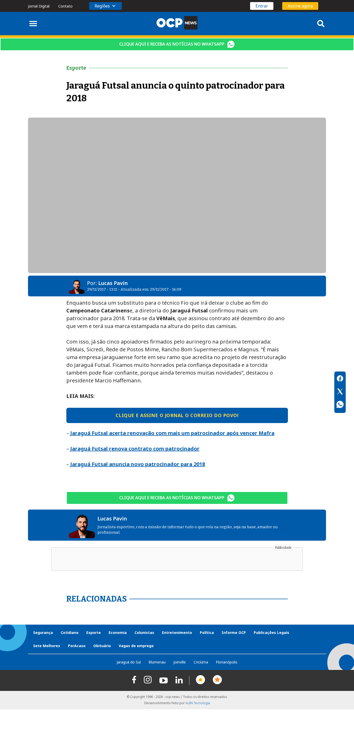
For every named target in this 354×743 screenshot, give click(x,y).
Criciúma (201, 662)
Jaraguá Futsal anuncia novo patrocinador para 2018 (137, 464)
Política (207, 632)
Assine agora (300, 6)
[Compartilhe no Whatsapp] (340, 405)
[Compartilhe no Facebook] (340, 379)
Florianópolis (226, 662)
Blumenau (157, 662)
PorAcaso (77, 645)
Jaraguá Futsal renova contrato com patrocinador (135, 448)
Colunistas (144, 632)
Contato (65, 6)
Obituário (102, 645)
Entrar (262, 6)
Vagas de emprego (136, 645)
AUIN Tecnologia (198, 703)
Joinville (179, 662)
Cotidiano (70, 632)
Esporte (93, 632)
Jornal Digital (38, 6)
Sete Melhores (46, 645)
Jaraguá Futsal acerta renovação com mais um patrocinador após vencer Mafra (172, 433)
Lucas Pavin (113, 283)
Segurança (43, 632)
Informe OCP (234, 632)
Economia (118, 632)
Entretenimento (177, 632)
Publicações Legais (271, 632)
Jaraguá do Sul (129, 662)
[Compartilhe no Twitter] (340, 392)
